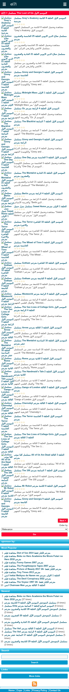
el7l (3, 13)
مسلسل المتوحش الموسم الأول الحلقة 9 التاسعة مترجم (30, 602)
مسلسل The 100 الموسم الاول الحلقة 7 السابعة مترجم (39, 470)
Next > (63, 520)
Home (12, 690)
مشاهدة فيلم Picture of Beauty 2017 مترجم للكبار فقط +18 (32, 569)
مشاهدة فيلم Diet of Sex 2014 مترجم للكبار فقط (27, 553)
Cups (19, 690)
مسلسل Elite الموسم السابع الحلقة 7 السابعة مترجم (29, 606)
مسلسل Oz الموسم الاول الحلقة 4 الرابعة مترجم (36, 108)
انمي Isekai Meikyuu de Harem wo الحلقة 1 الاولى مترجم (32, 575)
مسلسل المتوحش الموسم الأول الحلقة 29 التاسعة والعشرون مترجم (35, 641)
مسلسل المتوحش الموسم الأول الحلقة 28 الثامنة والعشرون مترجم (35, 609)
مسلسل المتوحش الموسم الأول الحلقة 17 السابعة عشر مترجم (33, 635)
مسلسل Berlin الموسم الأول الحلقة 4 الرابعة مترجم (38, 193)
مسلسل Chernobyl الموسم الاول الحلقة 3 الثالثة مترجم (40, 403)
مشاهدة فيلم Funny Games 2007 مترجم (23, 562)
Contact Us (54, 690)
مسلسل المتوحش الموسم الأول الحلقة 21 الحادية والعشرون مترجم (35, 622)
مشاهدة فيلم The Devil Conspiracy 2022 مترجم (27, 578)
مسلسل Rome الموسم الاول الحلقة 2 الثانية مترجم (38, 358)
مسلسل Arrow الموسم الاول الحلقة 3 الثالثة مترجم (38, 327)
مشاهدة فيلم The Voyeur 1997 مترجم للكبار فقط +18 (29, 582)
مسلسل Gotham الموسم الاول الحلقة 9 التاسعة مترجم (39, 278)
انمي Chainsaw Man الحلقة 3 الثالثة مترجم (24, 585)
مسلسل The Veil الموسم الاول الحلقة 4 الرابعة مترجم (29, 631)
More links (34, 676)
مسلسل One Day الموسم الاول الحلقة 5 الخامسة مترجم (40, 157)
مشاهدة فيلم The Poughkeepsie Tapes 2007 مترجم (29, 566)
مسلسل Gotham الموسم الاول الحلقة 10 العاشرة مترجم (40, 263)
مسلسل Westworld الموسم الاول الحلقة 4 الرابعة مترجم (40, 294)
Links (27, 690)
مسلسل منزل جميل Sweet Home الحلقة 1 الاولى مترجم (40, 206)
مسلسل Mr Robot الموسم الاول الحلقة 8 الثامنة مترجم (40, 486)
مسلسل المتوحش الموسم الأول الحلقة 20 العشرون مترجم (31, 615)
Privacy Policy (39, 690)
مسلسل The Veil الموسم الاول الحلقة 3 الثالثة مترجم (29, 628)
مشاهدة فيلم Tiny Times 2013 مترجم (22, 572)
